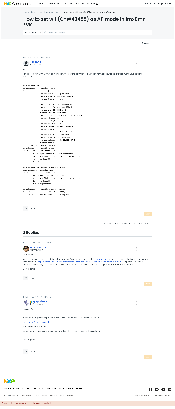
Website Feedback (66, 395)
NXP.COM (91, 4)
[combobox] (97, 32)
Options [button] (146, 43)
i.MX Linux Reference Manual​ (36, 322)
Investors (32, 389)
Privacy (6, 395)
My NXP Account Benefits (70, 389)
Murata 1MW (102, 259)
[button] (137, 63)
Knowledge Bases (57, 4)
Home (26, 12)
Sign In (168, 4)
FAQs (160, 4)
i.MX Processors (51, 12)
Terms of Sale (26, 395)
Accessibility (53, 395)
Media (42, 389)
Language (150, 4)
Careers (20, 389)
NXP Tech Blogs (76, 4)
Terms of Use (14, 395)
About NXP (9, 389)
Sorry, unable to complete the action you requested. (26, 403)
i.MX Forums (36, 12)
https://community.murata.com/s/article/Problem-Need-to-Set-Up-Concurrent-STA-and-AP (81, 261)
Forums (41, 4)
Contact (51, 389)
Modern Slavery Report (40, 395)
